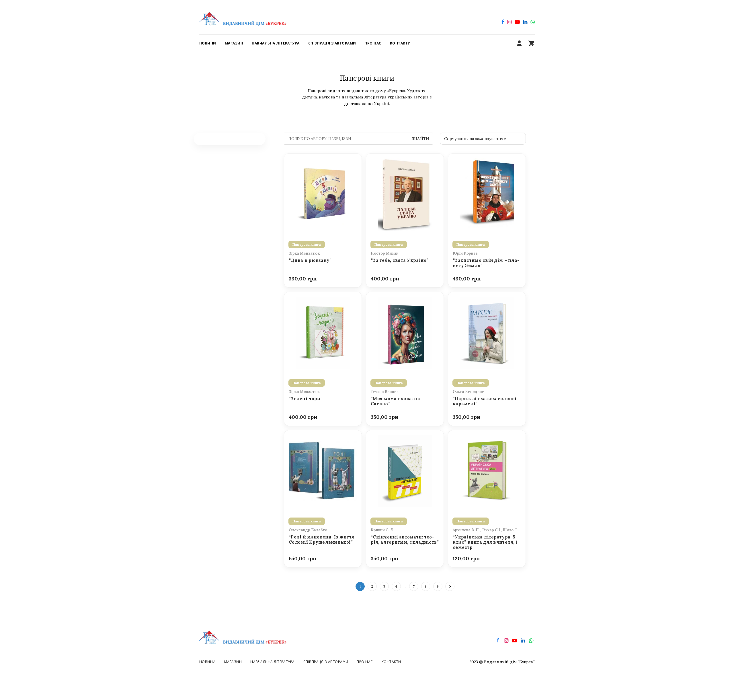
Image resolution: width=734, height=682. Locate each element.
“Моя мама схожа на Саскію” (395, 401)
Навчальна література (272, 661)
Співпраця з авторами (325, 661)
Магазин (233, 661)
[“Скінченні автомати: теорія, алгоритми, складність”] (405, 470)
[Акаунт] (519, 43)
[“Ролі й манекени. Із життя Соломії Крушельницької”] (323, 470)
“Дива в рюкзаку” (310, 260)
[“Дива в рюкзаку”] (323, 194)
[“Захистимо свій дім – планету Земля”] (487, 194)
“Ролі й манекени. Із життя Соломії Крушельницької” (321, 539)
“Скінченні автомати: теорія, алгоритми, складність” (405, 539)
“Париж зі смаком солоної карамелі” (485, 401)
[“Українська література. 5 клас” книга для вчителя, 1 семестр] (487, 470)
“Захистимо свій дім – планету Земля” (486, 263)
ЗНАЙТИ (420, 138)
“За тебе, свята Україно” (400, 260)
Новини (207, 661)
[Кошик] (531, 43)
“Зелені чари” (306, 398)
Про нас (365, 661)
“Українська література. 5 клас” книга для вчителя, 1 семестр (485, 542)
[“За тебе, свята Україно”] (405, 194)
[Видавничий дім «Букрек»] (242, 17)
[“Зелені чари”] (323, 332)
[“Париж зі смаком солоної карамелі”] (487, 332)
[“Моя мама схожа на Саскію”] (405, 332)
